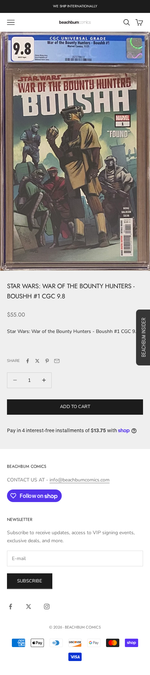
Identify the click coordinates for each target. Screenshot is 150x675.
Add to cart (75, 407)
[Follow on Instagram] (46, 606)
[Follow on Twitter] (28, 606)
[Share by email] (57, 361)
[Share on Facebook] (27, 361)
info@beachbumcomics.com (80, 480)
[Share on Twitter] (37, 361)
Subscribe (29, 581)
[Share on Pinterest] (47, 361)
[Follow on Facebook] (10, 606)
